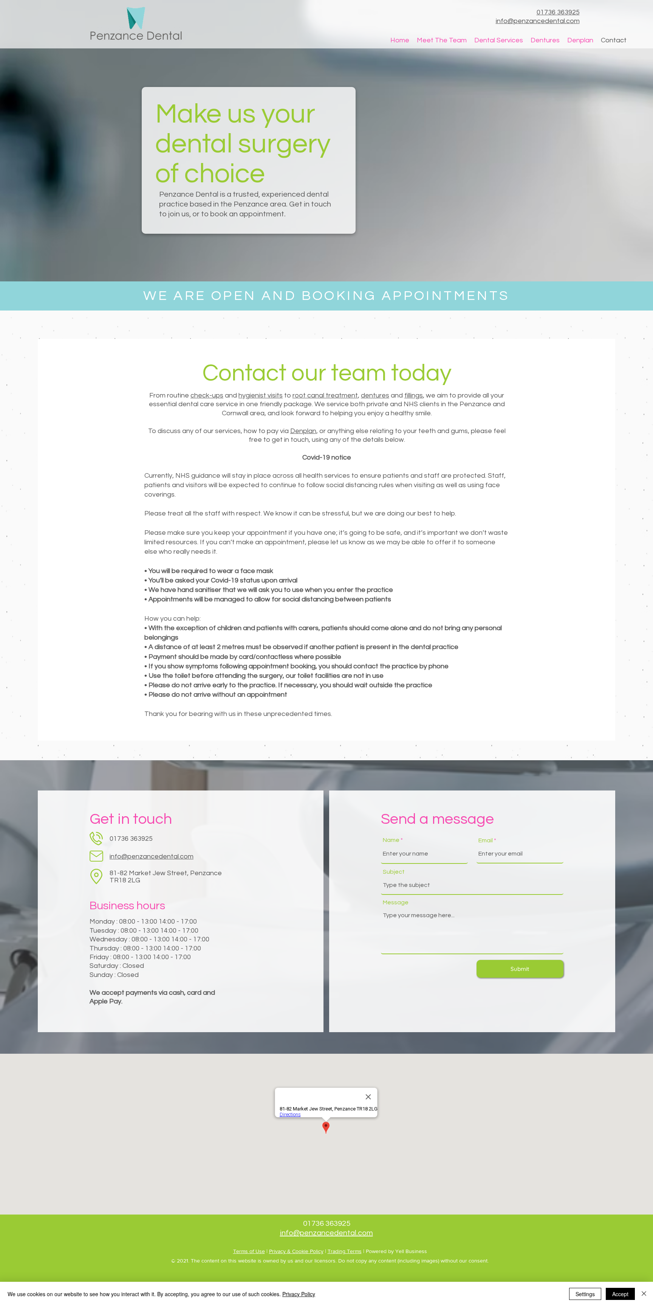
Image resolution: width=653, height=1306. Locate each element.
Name (391, 840)
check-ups (206, 395)
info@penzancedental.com (151, 856)
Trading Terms (345, 1251)
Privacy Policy (298, 1294)
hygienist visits (260, 395)
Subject (394, 872)
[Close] (643, 1294)
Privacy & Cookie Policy (296, 1251)
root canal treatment (325, 395)
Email (485, 840)
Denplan (303, 431)
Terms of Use (249, 1251)
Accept (620, 1294)
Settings (585, 1294)
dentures (375, 395)
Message (396, 902)
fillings (413, 395)
